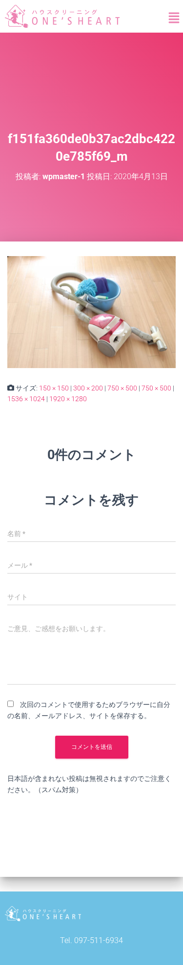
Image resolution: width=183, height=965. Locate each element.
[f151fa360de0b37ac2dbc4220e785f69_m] (91, 311)
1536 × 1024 (26, 399)
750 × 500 (122, 388)
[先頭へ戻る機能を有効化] (163, 945)
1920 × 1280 (68, 399)
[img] (174, 18)
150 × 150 (54, 388)
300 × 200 (88, 388)
